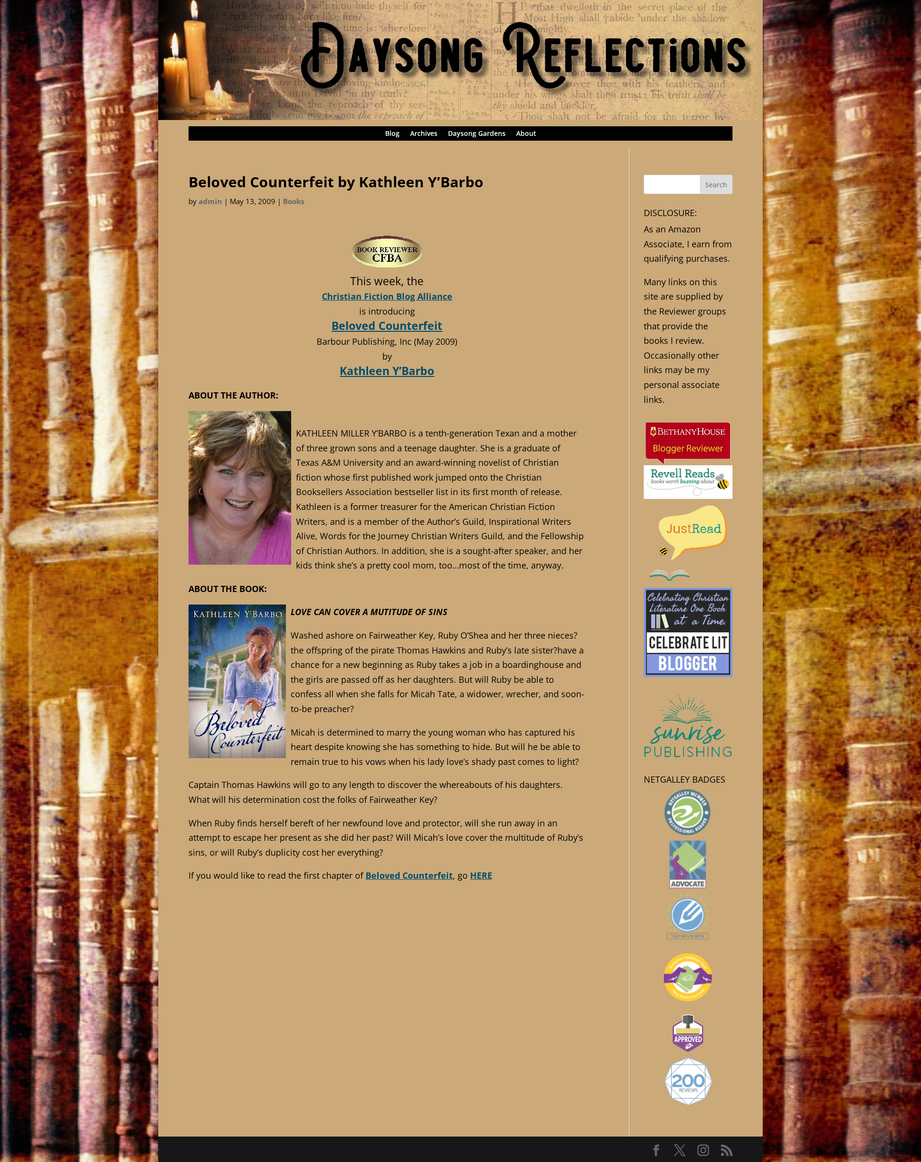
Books (293, 201)
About (526, 134)
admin (210, 201)
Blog (392, 134)
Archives (423, 134)
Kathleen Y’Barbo (387, 370)
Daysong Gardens (477, 134)
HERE (481, 875)
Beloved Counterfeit (386, 325)
